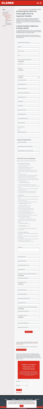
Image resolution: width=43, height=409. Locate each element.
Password (18, 385)
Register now (19, 392)
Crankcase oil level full (22, 174)
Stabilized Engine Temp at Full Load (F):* (25, 150)
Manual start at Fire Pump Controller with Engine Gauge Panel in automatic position (28, 200)
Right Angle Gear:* (21, 126)
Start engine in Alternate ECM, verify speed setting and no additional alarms (28, 237)
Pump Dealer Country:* (22, 282)
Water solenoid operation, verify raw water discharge (28, 201)
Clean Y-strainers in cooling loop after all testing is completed (27, 221)
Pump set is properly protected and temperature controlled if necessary (28, 187)
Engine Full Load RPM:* (22, 142)
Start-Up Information (25, 9)
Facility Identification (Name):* (24, 42)
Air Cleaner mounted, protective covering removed (27, 184)
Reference (37, 399)
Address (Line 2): (21, 50)
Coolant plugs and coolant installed (25, 168)
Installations (5, 13)
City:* (19, 55)
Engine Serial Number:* (22, 88)
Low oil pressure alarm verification (25, 211)
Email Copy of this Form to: (23, 327)
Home (20, 9)
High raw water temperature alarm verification (27, 212)
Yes (19, 128)
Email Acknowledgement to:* (23, 323)
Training (4, 25)
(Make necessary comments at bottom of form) (26, 160)
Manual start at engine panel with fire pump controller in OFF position (28, 197)
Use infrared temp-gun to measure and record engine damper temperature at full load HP (27, 216)
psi (25, 204)
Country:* (20, 68)
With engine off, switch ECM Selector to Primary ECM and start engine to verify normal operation (28, 239)
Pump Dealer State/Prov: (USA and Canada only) (27, 273)
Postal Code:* (20, 63)
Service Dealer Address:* (22, 294)
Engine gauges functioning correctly (25, 205)
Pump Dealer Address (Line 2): (23, 265)
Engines (14, 399)
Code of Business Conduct (22, 408)
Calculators (21, 399)
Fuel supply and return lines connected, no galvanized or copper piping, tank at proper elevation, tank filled (28, 176)
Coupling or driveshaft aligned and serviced (26, 167)
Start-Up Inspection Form (21, 349)
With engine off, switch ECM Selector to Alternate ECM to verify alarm (28, 234)
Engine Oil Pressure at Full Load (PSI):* (25, 146)
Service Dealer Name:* (22, 289)
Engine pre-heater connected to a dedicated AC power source (27, 172)
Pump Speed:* (20, 105)
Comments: (20, 247)
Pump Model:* (20, 101)
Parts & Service (29, 399)
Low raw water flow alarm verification (25, 213)
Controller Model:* (21, 122)
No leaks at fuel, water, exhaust (24, 207)
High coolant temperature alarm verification (26, 208)
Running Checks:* (21, 195)
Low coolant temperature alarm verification (26, 209)
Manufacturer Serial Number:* (24, 92)
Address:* (20, 46)
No (19, 130)
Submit (29, 331)
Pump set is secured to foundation (25, 164)
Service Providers (6, 12)
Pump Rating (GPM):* (22, 114)
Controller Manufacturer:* (23, 118)
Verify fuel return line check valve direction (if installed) (28, 178)
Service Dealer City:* (22, 302)
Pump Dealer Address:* (22, 260)
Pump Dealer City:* (21, 269)
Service (4, 9)
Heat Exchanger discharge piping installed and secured (28, 170)
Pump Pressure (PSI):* (22, 109)
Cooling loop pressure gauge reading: (25, 203)
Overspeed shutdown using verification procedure (27, 219)
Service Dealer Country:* (22, 315)
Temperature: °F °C (25, 217)
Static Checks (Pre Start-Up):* (23, 163)
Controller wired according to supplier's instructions (27, 191)
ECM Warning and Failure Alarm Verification (26, 241)
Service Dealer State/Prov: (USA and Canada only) (27, 306)
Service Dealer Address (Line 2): (24, 298)
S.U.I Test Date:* (21, 75)
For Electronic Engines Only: (23, 232)
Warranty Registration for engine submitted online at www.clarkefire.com (27, 229)
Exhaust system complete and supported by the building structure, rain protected (28, 189)
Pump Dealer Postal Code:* (23, 277)
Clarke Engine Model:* (22, 79)
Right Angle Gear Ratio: (22, 132)
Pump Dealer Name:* (22, 256)
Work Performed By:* (22, 225)
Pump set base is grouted (23, 166)
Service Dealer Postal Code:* (23, 311)
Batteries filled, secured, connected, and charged (27, 192)
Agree (21, 406)
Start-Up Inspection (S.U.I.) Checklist (8, 18)
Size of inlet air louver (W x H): (24, 182)
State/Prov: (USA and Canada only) (24, 59)
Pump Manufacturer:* (22, 97)
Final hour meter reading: (23, 223)
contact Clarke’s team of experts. (30, 374)
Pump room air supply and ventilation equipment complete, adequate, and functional (28, 180)
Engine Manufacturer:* (22, 84)
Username (18, 381)
